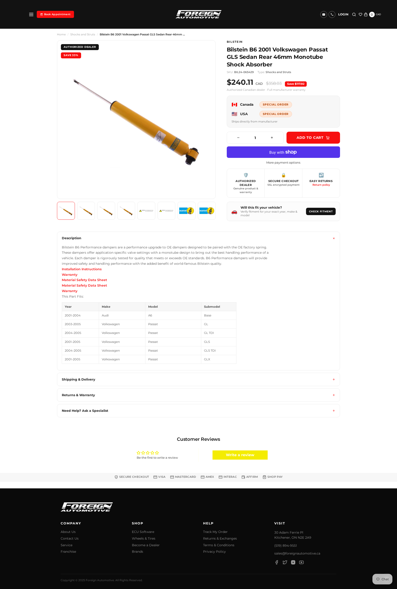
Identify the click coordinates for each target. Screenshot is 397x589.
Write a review (240, 455)
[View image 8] (207, 211)
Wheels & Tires (143, 539)
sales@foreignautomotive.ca (297, 553)
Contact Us (70, 539)
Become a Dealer (146, 545)
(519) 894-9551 (285, 545)
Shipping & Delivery (78, 379)
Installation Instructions (82, 269)
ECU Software (143, 532)
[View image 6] (167, 211)
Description (71, 238)
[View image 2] (86, 211)
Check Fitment (321, 211)
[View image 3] (106, 211)
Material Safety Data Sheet (84, 280)
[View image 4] (126, 211)
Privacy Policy (214, 552)
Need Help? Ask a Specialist (85, 411)
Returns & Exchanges (220, 539)
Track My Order (215, 532)
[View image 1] (66, 211)
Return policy (321, 184)
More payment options (283, 162)
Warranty (69, 275)
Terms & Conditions (218, 545)
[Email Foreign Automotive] (323, 14)
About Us (68, 532)
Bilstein (235, 41)
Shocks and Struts (82, 34)
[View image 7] (187, 211)
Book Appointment (57, 14)
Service (66, 545)
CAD (378, 14)
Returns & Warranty (78, 395)
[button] (332, 14)
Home (61, 34)
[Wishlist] (360, 14)
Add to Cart (310, 137)
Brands (137, 552)
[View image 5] (146, 211)
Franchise (68, 552)
